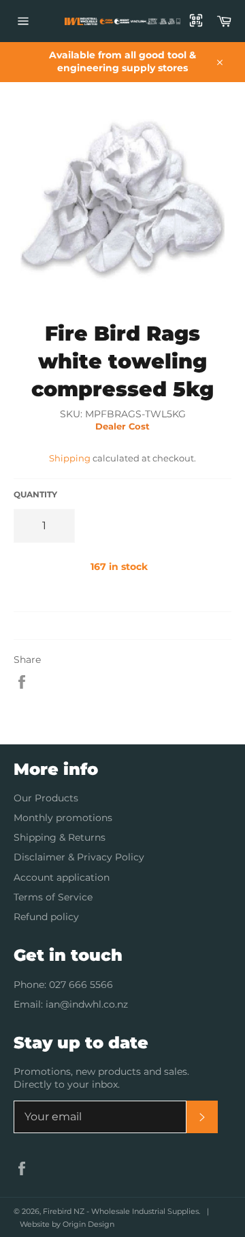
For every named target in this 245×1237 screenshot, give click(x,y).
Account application (62, 877)
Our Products (46, 798)
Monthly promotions (63, 818)
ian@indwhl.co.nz (87, 1004)
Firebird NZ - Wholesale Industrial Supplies (121, 1211)
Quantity (35, 494)
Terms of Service (53, 897)
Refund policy (46, 917)
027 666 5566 (81, 984)
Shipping (70, 458)
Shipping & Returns (59, 837)
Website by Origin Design (67, 1224)
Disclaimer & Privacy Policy (79, 857)
